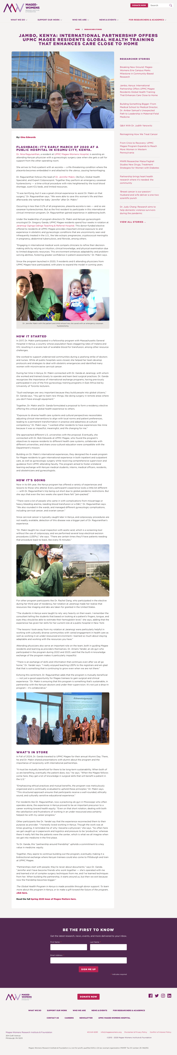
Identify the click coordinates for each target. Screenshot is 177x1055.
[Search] (170, 5)
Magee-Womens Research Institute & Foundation (29, 1032)
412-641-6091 (92, 1032)
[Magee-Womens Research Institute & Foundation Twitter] (157, 996)
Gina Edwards (28, 137)
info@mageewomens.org (111, 1032)
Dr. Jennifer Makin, (65, 177)
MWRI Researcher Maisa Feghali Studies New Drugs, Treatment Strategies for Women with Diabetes (139, 164)
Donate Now (139, 5)
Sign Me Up (88, 969)
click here (21, 893)
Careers (69, 1018)
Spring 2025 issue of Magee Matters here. (53, 899)
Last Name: (95, 942)
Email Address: (57, 955)
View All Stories (131, 222)
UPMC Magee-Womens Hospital (71, 154)
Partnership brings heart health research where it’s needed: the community (137, 179)
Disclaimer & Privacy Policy (135, 1032)
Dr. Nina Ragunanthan (27, 154)
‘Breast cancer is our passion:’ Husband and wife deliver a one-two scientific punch (139, 194)
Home (77, 29)
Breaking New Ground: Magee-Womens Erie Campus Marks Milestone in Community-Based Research (137, 72)
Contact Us (53, 1018)
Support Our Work (49, 20)
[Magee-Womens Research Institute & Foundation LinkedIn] (169, 996)
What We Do (18, 20)
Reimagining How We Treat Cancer (139, 134)
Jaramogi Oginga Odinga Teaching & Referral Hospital (45, 225)
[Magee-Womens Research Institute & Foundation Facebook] (150, 996)
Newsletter (86, 1018)
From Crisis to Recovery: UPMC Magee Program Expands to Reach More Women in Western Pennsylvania (138, 148)
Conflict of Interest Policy (160, 1032)
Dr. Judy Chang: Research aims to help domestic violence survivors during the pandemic (138, 210)
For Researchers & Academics (146, 20)
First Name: (56, 942)
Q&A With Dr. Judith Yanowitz (136, 125)
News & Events (107, 20)
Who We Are (79, 20)
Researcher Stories (93, 29)
